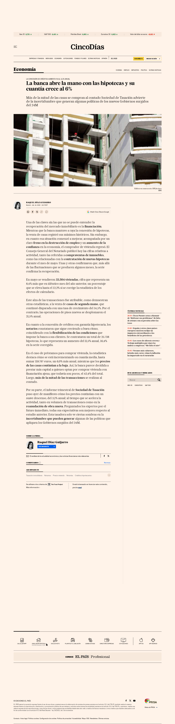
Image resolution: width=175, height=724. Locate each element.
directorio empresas (107, 643)
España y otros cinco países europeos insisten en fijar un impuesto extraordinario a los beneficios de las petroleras (142, 332)
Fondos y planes (80, 58)
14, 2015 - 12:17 (40, 205)
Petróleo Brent (76, 34)
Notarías (69, 475)
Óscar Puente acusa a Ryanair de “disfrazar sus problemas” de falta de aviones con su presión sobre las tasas (143, 319)
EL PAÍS (113, 57)
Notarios (47, 475)
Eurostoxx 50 (105, 34)
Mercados (49, 58)
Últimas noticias (94, 58)
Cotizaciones (68, 58)
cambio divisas (90, 643)
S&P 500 (47, 34)
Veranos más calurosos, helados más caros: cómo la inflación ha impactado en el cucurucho (143, 353)
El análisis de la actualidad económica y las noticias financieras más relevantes (59, 456)
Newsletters (94, 718)
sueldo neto (55, 643)
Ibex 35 (22, 34)
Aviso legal (24, 718)
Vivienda (119, 70)
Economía (58, 58)
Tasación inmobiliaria (34, 475)
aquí (80, 487)
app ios (141, 643)
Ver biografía (44, 446)
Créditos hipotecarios (83, 475)
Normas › (107, 463)
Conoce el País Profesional (88, 656)
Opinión (104, 58)
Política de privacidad (64, 718)
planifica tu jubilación (73, 643)
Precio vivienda (58, 475)
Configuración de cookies (48, 718)
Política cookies (33, 718)
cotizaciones (123, 643)
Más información (32, 487)
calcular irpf (21, 643)
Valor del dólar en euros (138, 34)
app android (153, 643)
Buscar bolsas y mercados (139, 373)
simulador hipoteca (38, 643)
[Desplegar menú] (15, 47)
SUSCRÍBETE (138, 59)
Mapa (84, 718)
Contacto (17, 718)
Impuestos (135, 70)
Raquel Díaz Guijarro (38, 202)
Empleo (126, 70)
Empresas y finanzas (36, 58)
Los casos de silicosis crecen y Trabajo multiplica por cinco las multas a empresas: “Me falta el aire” (143, 343)
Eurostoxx (138, 385)
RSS (87, 718)
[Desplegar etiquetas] (109, 475)
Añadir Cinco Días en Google (99, 212)
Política (144, 70)
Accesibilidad (76, 718)
